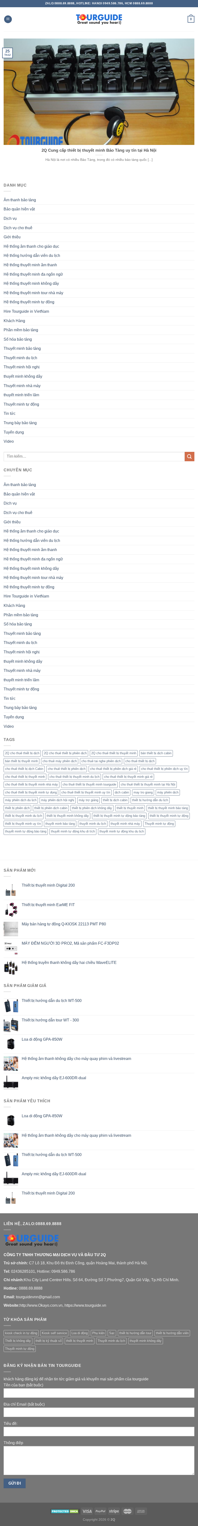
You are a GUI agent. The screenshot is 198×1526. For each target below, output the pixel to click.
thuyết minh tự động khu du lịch (121, 831)
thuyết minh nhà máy (125, 823)
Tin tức (9, 413)
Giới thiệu (12, 237)
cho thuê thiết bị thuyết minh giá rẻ (128, 777)
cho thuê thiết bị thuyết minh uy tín (85, 792)
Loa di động (79, 1333)
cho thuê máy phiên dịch (59, 761)
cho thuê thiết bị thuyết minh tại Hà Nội (148, 784)
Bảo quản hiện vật (19, 209)
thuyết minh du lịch (92, 823)
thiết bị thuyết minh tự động (169, 816)
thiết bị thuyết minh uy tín (23, 823)
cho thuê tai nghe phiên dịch (101, 761)
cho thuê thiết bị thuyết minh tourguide (89, 784)
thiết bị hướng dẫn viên (172, 1333)
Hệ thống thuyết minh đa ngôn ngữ (33, 274)
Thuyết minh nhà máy (22, 386)
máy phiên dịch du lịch (20, 800)
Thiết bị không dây (18, 1341)
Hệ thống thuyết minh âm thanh (30, 265)
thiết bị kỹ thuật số (48, 1341)
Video (9, 441)
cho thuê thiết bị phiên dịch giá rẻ (113, 769)
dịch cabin (122, 792)
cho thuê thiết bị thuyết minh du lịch (74, 777)
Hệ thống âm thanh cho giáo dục (31, 246)
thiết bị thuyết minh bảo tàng (168, 808)
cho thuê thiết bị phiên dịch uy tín (164, 769)
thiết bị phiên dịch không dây (92, 808)
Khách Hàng (14, 321)
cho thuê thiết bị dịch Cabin (24, 769)
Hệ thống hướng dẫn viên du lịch (32, 255)
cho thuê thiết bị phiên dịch (66, 769)
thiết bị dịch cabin (115, 800)
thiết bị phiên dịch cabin (50, 808)
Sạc (112, 1333)
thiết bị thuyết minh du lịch (23, 816)
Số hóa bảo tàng (18, 339)
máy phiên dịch (167, 792)
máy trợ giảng (88, 800)
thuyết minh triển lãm (21, 395)
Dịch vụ (10, 218)
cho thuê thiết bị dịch (140, 761)
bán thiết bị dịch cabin (156, 753)
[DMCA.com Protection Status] (65, 1511)
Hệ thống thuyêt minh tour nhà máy (33, 293)
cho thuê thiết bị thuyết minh (25, 777)
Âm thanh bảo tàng (20, 200)
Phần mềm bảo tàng (21, 330)
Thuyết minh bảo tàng (22, 348)
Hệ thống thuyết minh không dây (31, 283)
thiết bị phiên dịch (17, 808)
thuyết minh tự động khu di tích (73, 831)
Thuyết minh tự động (21, 404)
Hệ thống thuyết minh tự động (29, 302)
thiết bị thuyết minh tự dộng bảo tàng (119, 816)
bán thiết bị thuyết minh (21, 761)
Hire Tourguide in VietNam (26, 311)
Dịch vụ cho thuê (18, 228)
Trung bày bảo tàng (20, 423)
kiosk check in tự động (21, 1333)
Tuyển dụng (14, 432)
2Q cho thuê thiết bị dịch (22, 753)
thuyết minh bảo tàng (60, 823)
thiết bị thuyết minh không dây (68, 816)
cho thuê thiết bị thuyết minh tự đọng (31, 792)
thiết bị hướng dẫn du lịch (150, 800)
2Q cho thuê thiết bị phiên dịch (65, 753)
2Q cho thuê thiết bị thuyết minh (113, 753)
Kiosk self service (54, 1333)
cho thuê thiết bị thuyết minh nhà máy (31, 784)
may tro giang (143, 792)
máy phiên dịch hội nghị (57, 800)
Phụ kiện (98, 1333)
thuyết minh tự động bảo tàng (25, 831)
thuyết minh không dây (23, 376)
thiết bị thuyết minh (130, 808)
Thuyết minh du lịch (20, 358)
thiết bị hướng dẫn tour (135, 1333)
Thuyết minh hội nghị (22, 367)
